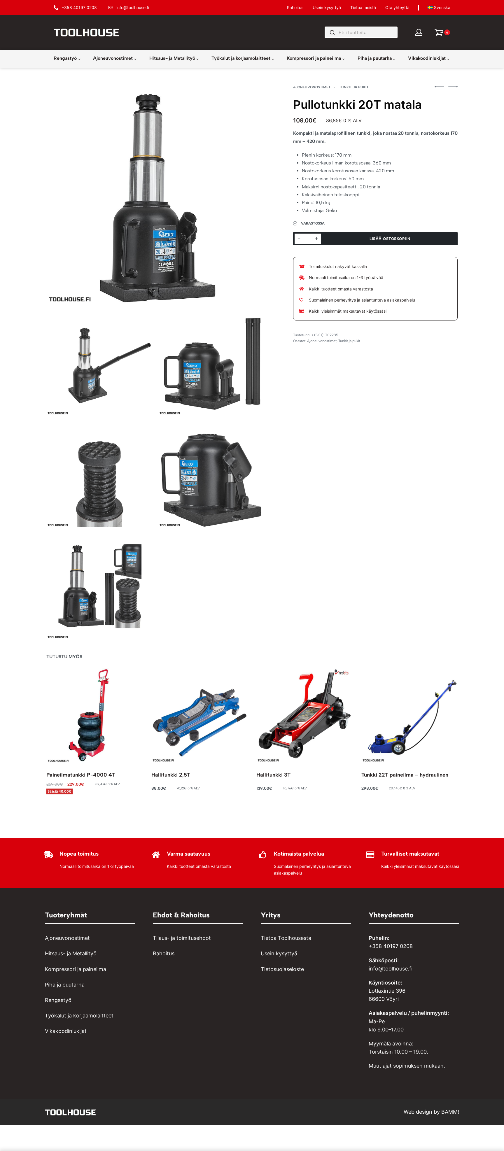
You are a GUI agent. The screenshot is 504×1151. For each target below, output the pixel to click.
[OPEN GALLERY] (155, 194)
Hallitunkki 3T (273, 775)
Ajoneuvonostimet (312, 87)
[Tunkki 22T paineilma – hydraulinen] (409, 714)
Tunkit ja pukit (354, 87)
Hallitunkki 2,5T (170, 775)
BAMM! (450, 1112)
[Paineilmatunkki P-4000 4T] (94, 714)
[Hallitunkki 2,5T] (199, 714)
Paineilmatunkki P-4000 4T (80, 775)
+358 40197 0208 (391, 946)
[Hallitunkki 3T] (304, 714)
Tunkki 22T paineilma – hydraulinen (404, 775)
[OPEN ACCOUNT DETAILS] (419, 32)
